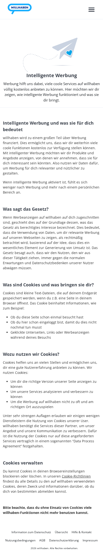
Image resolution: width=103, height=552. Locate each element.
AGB (42, 540)
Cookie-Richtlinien (76, 476)
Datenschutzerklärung (64, 540)
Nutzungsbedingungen (20, 540)
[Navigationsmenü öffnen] (91, 9)
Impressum (90, 540)
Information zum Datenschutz (31, 532)
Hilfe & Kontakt (82, 532)
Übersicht (61, 532)
